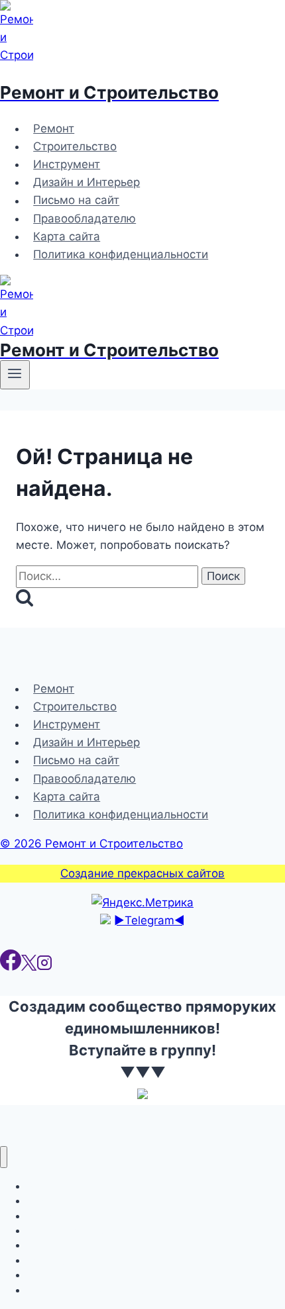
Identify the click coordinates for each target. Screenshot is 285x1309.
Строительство (75, 146)
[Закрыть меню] (3, 1157)
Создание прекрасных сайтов (142, 873)
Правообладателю (84, 218)
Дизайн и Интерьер (86, 182)
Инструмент (66, 164)
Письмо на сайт (76, 200)
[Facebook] (10, 966)
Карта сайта (66, 236)
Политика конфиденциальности (120, 254)
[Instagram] (44, 966)
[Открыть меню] (15, 374)
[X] (28, 966)
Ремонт (53, 128)
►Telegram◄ (149, 920)
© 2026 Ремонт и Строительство (91, 843)
